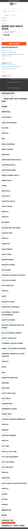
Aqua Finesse (4, 246)
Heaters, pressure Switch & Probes (8, 322)
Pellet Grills (4, 203)
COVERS (3, 491)
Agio (2, 369)
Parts (2, 293)
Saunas (3, 501)
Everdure (3, 151)
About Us (4, 507)
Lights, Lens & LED (5, 335)
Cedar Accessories (5, 120)
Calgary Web (10, 87)
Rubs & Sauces (4, 146)
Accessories (4, 114)
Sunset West (4, 411)
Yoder (3, 182)
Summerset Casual (5, 406)
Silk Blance (3, 267)
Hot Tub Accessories (5, 454)
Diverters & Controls (5, 304)
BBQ (2, 135)
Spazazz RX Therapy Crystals (6, 272)
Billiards (3, 219)
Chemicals (3, 241)
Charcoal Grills (4, 198)
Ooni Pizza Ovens (5, 167)
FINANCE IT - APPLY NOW (8, 522)
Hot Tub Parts (4, 464)
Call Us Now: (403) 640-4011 (14, 1)
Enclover (3, 385)
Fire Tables (3, 395)
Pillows (3, 125)
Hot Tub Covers (4, 459)
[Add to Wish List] (3, 23)
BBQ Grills (3, 188)
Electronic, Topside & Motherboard (8, 309)
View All (3, 130)
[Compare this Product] (5, 23)
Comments (13, 15)
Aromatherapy (4, 256)
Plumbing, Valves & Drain (6, 340)
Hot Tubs (3, 443)
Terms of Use (9, 82)
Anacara (3, 380)
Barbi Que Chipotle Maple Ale (11, 66)
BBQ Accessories (4, 141)
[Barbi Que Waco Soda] (14, 11)
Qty (2, 38)
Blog (3, 512)
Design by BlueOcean (16, 87)
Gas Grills (3, 193)
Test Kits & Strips (4, 277)
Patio (2, 364)
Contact (19, 82)
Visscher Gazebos (5, 432)
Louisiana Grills (4, 162)
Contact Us (4, 517)
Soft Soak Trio (4, 282)
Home (3, 103)
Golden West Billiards (5, 225)
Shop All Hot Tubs (5, 448)
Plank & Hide (4, 230)
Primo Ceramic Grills (5, 172)
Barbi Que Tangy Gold (9, 52)
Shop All (3, 109)
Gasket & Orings (4, 317)
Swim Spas (3, 475)
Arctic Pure (4, 251)
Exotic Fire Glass (4, 390)
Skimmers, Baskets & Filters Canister (8, 350)
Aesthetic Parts (4, 299)
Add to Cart (14, 44)
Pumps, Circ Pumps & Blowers (7, 345)
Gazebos (3, 427)
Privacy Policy (15, 82)
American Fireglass (5, 374)
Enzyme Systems (4, 262)
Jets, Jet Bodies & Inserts (6, 330)
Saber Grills (4, 177)
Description (6, 15)
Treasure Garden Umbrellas (6, 416)
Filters (3, 496)
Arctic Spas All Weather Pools (7, 480)
